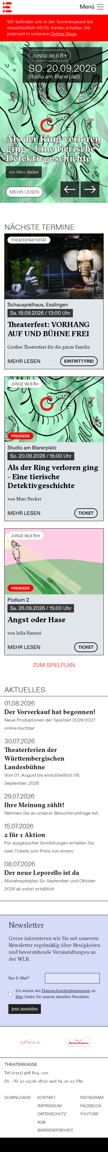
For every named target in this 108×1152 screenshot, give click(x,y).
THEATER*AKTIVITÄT (29, 240)
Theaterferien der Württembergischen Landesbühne (34, 758)
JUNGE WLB (49, 55)
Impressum (49, 1106)
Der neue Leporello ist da (41, 873)
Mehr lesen (24, 192)
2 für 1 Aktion (24, 835)
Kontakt (46, 1097)
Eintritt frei (79, 361)
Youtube (89, 1114)
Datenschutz (51, 1114)
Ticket (86, 513)
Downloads (17, 1097)
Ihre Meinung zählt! (34, 805)
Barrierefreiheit (55, 1130)
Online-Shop (63, 34)
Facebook (90, 1106)
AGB (41, 1122)
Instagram (91, 1097)
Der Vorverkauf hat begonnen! (49, 712)
